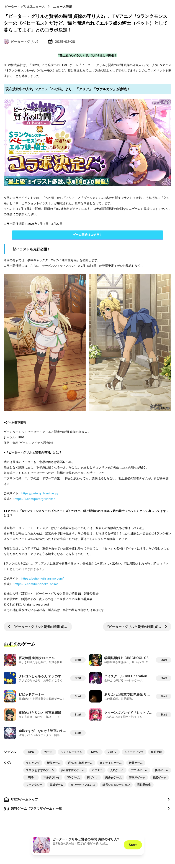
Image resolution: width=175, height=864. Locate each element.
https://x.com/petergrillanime (35, 499)
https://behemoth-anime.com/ (42, 578)
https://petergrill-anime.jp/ (39, 493)
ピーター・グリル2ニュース (25, 6)
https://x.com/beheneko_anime (37, 584)
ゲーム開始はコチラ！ (87, 234)
